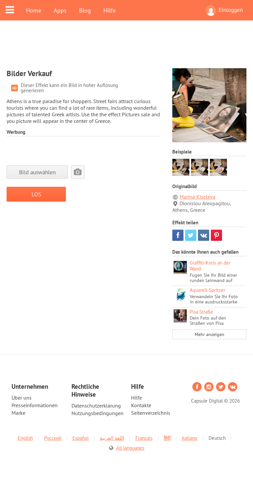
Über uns (22, 397)
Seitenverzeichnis (150, 412)
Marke (18, 412)
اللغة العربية (112, 438)
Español (80, 438)
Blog (85, 10)
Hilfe (109, 10)
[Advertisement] (126, 48)
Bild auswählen (37, 172)
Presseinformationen (35, 405)
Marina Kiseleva (197, 196)
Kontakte (141, 405)
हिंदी (167, 438)
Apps (60, 10)
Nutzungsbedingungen (97, 413)
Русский (52, 438)
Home (33, 10)
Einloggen (231, 10)
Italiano (189, 438)
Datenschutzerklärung (96, 405)
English (25, 438)
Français (144, 438)
